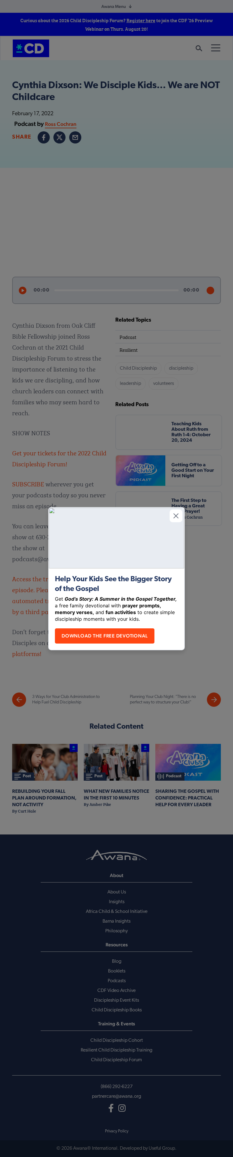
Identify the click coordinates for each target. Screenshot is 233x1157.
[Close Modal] (176, 516)
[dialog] (116, 578)
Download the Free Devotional (105, 636)
